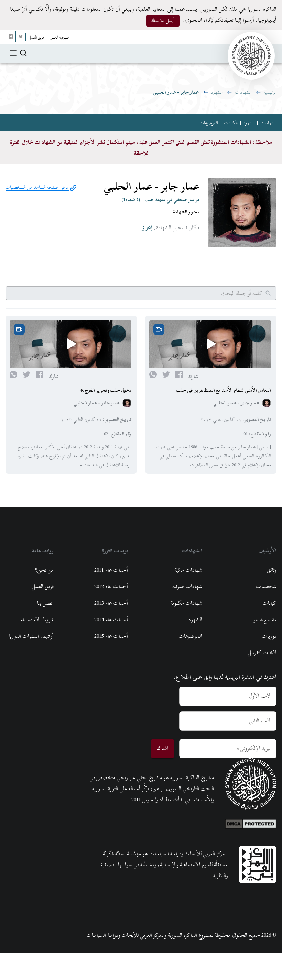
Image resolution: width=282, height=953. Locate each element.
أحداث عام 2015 (111, 636)
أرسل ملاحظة (162, 20)
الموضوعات (208, 123)
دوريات (269, 636)
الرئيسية (270, 92)
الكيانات (231, 123)
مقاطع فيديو (264, 619)
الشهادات (243, 92)
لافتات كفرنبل (262, 652)
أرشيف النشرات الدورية (31, 636)
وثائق (271, 569)
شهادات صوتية (187, 586)
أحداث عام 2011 (111, 569)
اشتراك (162, 748)
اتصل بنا (45, 602)
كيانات (269, 602)
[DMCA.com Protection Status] (250, 822)
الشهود (217, 92)
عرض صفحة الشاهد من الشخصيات (37, 187)
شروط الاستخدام (37, 619)
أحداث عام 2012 (111, 586)
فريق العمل (43, 586)
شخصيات (266, 586)
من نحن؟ (44, 569)
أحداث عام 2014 (111, 619)
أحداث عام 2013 (111, 602)
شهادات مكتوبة (186, 602)
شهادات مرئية (188, 569)
